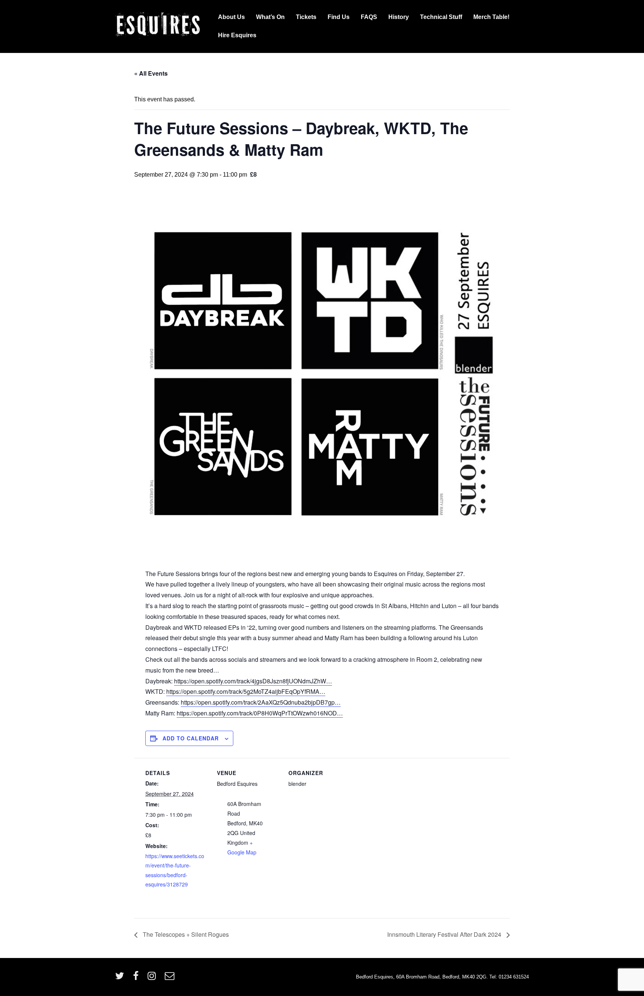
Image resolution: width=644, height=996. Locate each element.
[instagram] (153, 978)
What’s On (270, 17)
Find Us (339, 17)
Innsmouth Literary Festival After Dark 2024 (445, 934)
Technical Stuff (441, 17)
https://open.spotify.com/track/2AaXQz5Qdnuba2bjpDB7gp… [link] (261, 702)
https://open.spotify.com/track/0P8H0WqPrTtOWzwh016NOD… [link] (260, 713)
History (398, 17)
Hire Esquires (237, 35)
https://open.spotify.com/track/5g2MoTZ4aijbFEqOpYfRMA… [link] (245, 691)
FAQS (369, 17)
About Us (231, 17)
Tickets (306, 17)
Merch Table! (491, 17)
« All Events (151, 73)
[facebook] (137, 978)
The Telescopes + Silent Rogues (185, 934)
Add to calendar (190, 738)
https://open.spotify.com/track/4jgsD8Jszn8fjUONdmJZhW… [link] (253, 681)
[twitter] (121, 978)
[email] (170, 978)
